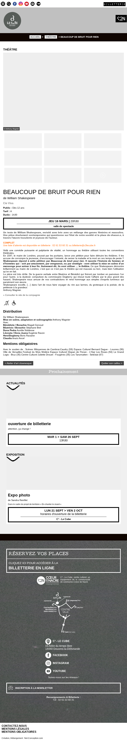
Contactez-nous (14, 725)
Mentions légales (15, 728)
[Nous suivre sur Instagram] (21, 3)
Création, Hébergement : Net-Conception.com (22, 738)
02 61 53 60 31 (66, 699)
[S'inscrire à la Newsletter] (38, 3)
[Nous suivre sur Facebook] (15, 3)
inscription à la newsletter (34, 688)
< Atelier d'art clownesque (18, 363)
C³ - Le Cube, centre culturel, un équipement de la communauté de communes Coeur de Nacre (75, 579)
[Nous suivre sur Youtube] (26, 3)
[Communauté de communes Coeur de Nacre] (121, 18)
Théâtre (50, 37)
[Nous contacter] (32, 3)
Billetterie (115, 4)
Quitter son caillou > (111, 363)
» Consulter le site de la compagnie (21, 295)
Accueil (35, 37)
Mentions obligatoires (19, 731)
